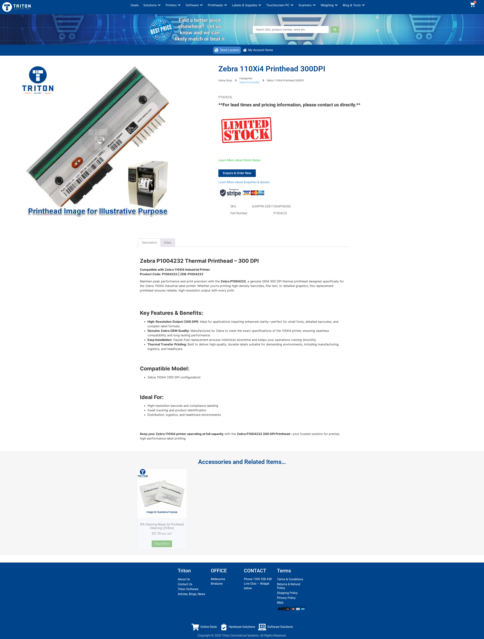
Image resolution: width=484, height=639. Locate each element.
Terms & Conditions (290, 579)
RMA (280, 603)
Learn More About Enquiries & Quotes (244, 182)
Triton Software (188, 589)
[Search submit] (335, 29)
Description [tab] (149, 242)
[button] (152, 5)
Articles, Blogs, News (191, 594)
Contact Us (185, 584)
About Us (184, 579)
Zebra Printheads (249, 82)
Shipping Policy (287, 593)
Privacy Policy (286, 598)
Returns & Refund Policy (288, 586)
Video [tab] (167, 242)
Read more (162, 543)
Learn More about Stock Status (239, 160)
